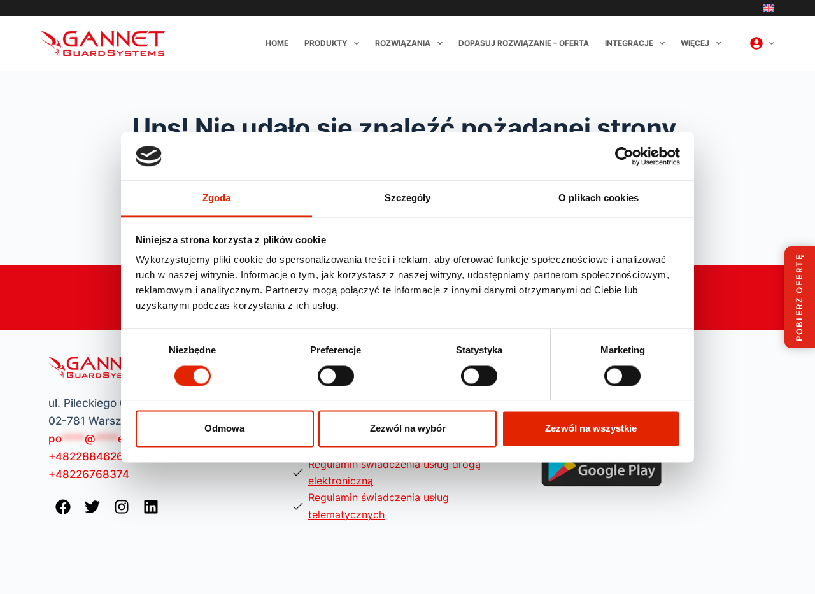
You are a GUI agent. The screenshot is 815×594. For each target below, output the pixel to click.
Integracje (629, 43)
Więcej (695, 43)
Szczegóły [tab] (408, 198)
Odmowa (224, 428)
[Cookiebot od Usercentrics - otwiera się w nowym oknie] (624, 156)
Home (277, 43)
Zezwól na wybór (408, 428)
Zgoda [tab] (216, 198)
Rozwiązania (402, 43)
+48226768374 (88, 474)
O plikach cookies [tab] (598, 198)
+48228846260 (89, 456)
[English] (768, 8)
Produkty (326, 43)
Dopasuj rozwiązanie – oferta (523, 43)
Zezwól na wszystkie (591, 428)
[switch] (336, 375)
